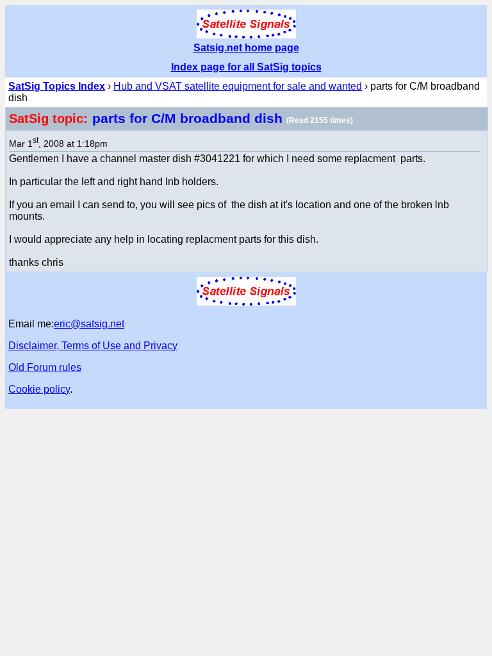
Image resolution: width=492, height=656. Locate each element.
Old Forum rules (44, 367)
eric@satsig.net (89, 323)
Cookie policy (39, 389)
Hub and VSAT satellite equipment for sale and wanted (237, 86)
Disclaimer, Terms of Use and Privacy (92, 345)
